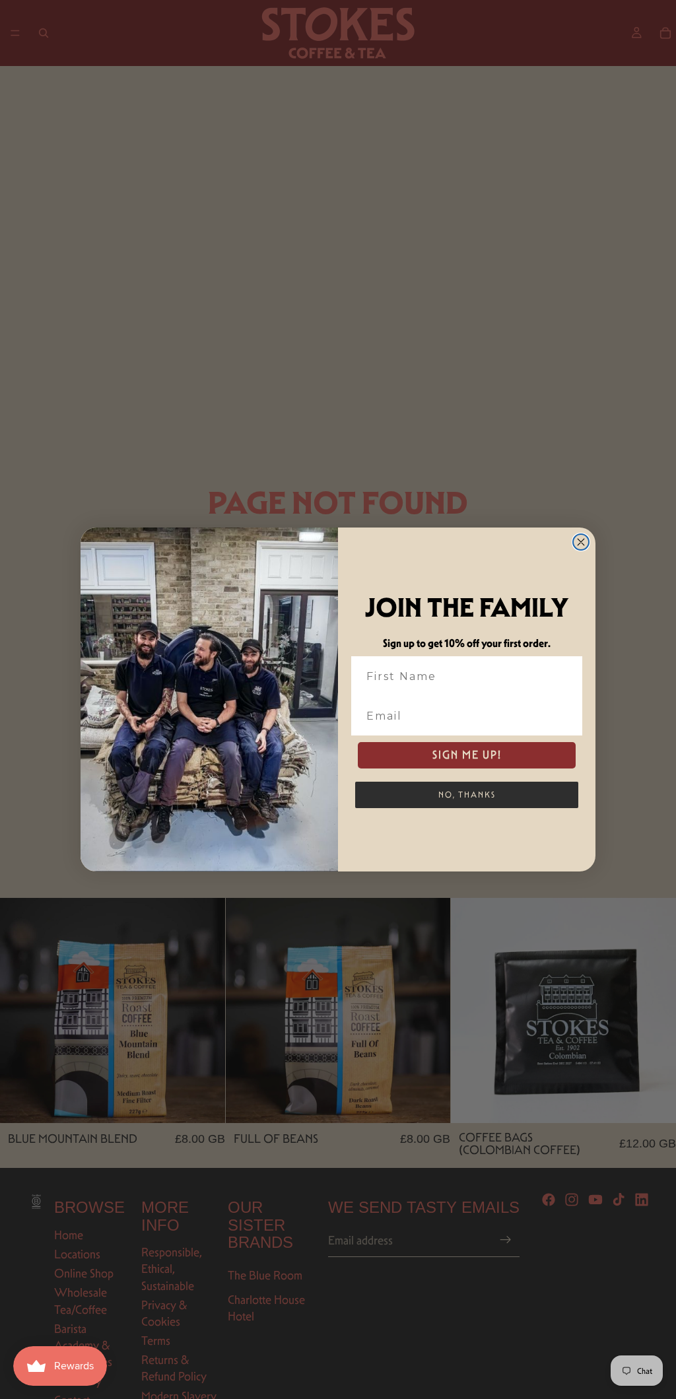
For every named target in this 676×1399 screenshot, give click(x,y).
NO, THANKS (467, 795)
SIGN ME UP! (467, 755)
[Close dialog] (581, 542)
